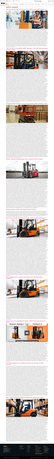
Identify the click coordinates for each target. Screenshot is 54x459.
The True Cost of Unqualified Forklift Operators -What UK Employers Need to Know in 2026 (26, 49)
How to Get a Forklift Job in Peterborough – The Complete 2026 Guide (25, 218)
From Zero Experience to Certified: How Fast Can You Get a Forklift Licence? (24, 363)
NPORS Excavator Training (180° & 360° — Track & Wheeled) (38, 453)
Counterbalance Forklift (37, 448)
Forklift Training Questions (38, 447)
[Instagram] (51, 1)
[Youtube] (47, 457)
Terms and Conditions (21, 448)
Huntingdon (28, 448)
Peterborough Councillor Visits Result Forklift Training (21, 209)
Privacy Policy (20, 447)
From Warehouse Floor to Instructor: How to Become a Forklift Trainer (25, 9)
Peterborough (28, 447)
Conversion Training (37, 452)
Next (47, 442)
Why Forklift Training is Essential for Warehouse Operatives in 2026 (24, 397)
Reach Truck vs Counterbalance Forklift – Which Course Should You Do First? (25, 321)
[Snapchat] (50, 1)
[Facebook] (48, 1)
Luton (28, 452)
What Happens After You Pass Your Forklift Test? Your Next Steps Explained (24, 277)
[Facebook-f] (43, 457)
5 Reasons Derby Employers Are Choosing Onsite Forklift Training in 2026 (26, 103)
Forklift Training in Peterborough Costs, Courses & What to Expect (24, 159)
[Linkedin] (53, 1)
